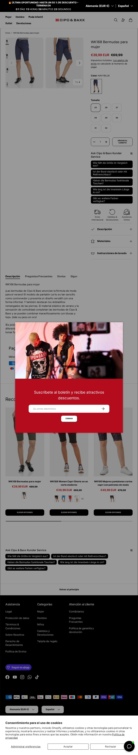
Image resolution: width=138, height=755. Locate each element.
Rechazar (110, 746)
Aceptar (68, 746)
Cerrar (69, 418)
